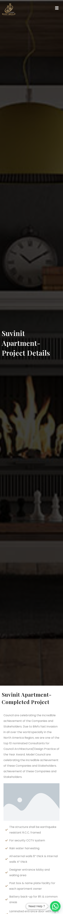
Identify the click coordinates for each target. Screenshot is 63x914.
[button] (57, 8)
